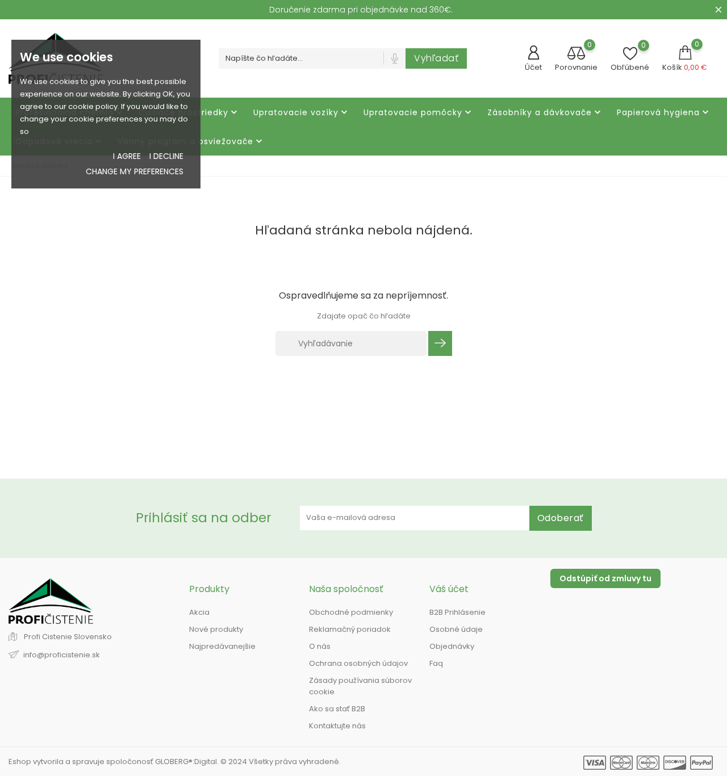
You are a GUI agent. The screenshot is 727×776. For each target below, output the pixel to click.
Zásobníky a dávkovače (545, 113)
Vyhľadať (436, 58)
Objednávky (451, 646)
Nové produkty (216, 629)
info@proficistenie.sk (61, 654)
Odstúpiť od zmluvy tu (605, 578)
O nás (320, 646)
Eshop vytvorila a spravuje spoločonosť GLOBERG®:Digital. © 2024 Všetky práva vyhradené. (175, 761)
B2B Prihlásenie (457, 612)
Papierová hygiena (664, 113)
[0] (576, 54)
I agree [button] (127, 156)
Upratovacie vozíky (301, 113)
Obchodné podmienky (351, 612)
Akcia (199, 612)
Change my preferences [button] (134, 171)
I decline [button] (166, 156)
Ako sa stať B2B (337, 708)
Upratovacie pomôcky (419, 113)
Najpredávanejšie (222, 646)
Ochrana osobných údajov (358, 663)
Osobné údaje (456, 629)
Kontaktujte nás (337, 725)
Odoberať (560, 518)
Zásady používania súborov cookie (360, 686)
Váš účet (449, 588)
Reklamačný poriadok (350, 629)
